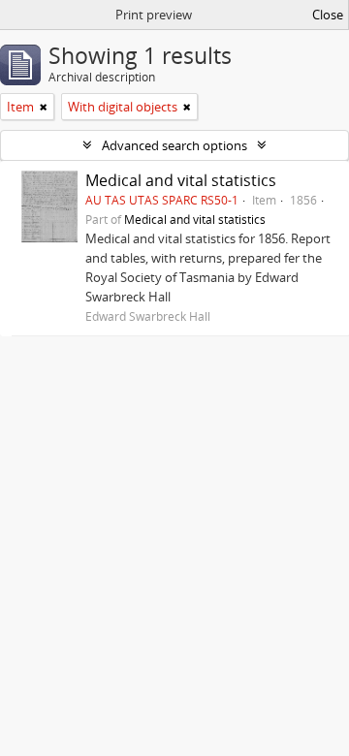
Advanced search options (174, 145)
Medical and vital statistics (180, 180)
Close (327, 14)
